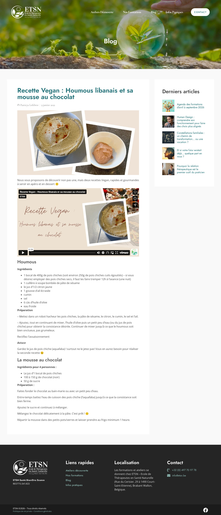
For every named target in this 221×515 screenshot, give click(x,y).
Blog (153, 12)
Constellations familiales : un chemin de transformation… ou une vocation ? (191, 137)
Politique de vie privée (22, 511)
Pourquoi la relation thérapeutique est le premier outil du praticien (190, 169)
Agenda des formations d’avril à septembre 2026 (190, 106)
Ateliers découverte (102, 12)
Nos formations (132, 12)
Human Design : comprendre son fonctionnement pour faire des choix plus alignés (191, 122)
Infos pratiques (174, 12)
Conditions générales (43, 511)
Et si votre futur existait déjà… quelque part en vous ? (189, 153)
